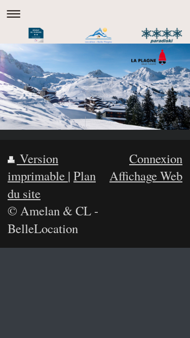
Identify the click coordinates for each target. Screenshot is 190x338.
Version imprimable (38, 167)
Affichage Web (145, 175)
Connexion (155, 158)
